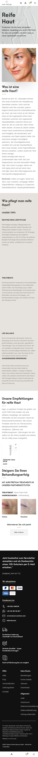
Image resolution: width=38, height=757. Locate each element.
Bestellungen (26, 676)
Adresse (24, 684)
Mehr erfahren (19, 532)
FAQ (4, 680)
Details (16, 444)
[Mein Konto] (25, 3)
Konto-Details (26, 680)
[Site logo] (7, 3)
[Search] (21, 3)
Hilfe (4, 676)
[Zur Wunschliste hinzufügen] (16, 448)
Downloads (25, 688)
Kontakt (5, 692)
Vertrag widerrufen (28, 714)
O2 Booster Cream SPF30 (9, 460)
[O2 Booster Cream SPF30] (10, 450)
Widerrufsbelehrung (28, 710)
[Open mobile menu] (35, 3)
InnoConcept (13, 738)
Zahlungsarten (8, 688)
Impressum (25, 702)
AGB (22, 698)
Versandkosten (8, 684)
